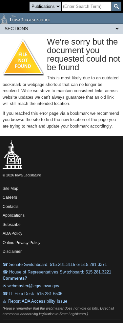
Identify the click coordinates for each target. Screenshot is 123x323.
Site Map (10, 188)
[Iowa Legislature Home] (61, 18)
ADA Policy (12, 233)
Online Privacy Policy (21, 242)
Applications (14, 215)
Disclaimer (12, 251)
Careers (10, 197)
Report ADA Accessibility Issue (37, 301)
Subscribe (12, 224)
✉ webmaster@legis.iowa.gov (31, 285)
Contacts (10, 206)
